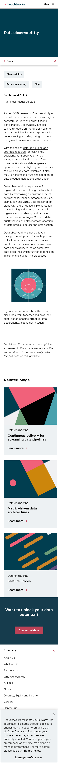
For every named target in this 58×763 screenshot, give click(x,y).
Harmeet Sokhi (17, 95)
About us (9, 657)
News (7, 689)
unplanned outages (21, 217)
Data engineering (16, 84)
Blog (37, 84)
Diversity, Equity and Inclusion (21, 695)
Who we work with (15, 676)
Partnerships (11, 670)
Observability (14, 74)
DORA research (21, 113)
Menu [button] (47, 4)
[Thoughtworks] (15, 4)
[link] (29, 630)
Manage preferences (29, 757)
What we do (11, 664)
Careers (8, 701)
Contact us (10, 708)
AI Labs (8, 682)
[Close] (54, 714)
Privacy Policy (31, 750)
